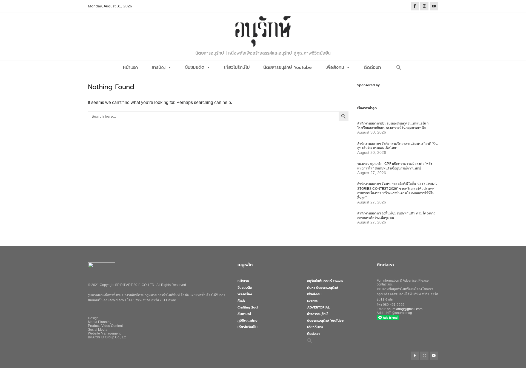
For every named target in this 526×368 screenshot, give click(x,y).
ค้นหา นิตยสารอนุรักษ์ (322, 287)
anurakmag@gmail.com (404, 309)
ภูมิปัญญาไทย (248, 320)
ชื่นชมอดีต (194, 67)
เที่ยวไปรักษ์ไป (237, 67)
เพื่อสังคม (334, 67)
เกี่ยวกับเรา (315, 327)
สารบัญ (158, 67)
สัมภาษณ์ (244, 314)
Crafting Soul (248, 307)
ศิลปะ (241, 300)
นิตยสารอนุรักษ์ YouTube (287, 67)
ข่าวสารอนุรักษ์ (317, 314)
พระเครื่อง (245, 294)
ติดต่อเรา (372, 67)
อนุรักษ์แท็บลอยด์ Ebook (325, 281)
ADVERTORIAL (318, 307)
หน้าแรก (130, 67)
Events (312, 300)
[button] (399, 67)
